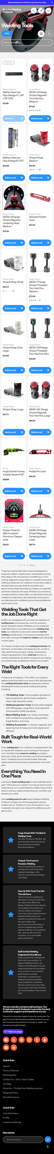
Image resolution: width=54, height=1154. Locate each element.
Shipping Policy (10, 1092)
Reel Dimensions (11, 1097)
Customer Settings (12, 1122)
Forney (5, 468)
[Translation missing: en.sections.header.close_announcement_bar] (52, 2)
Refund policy (9, 1075)
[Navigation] (48, 11)
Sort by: (7, 42)
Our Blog (7, 1084)
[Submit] (48, 1139)
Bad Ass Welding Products (12, 10)
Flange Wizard (34, 89)
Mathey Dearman (9, 89)
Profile (6, 1117)
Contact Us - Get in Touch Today (18, 1079)
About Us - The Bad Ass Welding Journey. (23, 1088)
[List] (49, 33)
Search (6, 1066)
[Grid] (41, 33)
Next (32, 565)
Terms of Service (11, 1070)
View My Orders (10, 1113)
